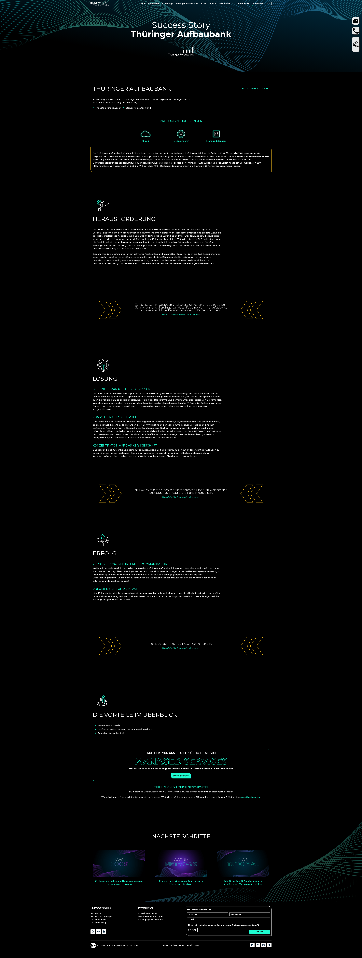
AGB (189, 945)
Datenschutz (180, 945)
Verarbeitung (215, 925)
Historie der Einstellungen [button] (150, 916)
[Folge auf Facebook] (258, 945)
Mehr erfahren (181, 775)
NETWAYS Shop (98, 919)
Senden (259, 932)
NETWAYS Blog (98, 923)
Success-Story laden (253, 88)
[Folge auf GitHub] (92, 931)
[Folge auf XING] (269, 945)
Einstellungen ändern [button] (148, 913)
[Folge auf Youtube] (98, 931)
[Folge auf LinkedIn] (252, 945)
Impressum (168, 945)
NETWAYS (95, 913)
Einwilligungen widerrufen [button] (150, 919)
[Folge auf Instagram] (263, 945)
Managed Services (216, 141)
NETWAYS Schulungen (101, 916)
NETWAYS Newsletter (199, 909)
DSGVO (195, 945)
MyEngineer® (181, 141)
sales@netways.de (250, 797)
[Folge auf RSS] (104, 931)
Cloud (145, 141)
